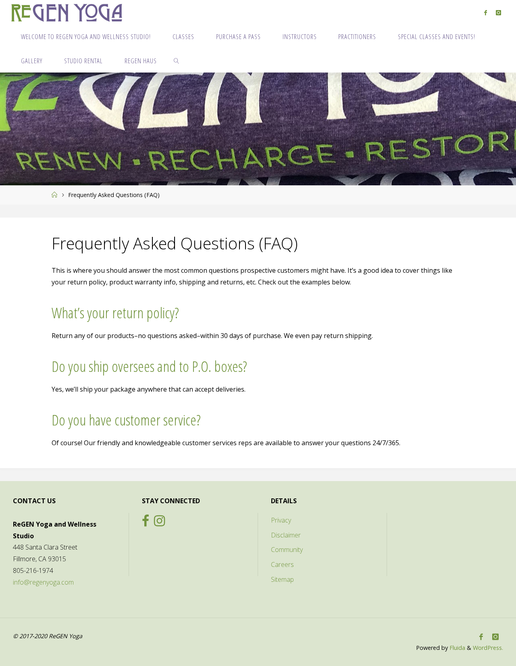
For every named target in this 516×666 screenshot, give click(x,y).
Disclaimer (286, 535)
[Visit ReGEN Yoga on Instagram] (159, 523)
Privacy (281, 520)
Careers (282, 564)
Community (287, 549)
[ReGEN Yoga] (66, 12)
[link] (176, 60)
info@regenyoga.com (43, 582)
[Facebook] (485, 12)
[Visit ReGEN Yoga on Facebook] (145, 523)
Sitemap (282, 579)
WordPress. (488, 647)
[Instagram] (498, 12)
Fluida (456, 647)
